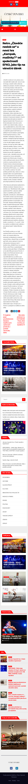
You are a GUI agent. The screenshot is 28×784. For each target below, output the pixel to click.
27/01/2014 (6, 640)
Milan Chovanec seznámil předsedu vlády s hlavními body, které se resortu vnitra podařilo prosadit (14, 465)
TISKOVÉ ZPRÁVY (8, 515)
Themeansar (13, 777)
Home (10, 780)
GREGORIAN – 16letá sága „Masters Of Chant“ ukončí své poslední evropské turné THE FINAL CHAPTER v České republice (14, 449)
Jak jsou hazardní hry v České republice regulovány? (13, 354)
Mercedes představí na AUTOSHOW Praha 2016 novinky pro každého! (17, 708)
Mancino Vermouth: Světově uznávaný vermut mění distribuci (13, 581)
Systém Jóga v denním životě (10, 460)
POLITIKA (5, 504)
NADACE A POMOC (8, 496)
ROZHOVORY (6, 508)
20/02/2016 (6, 746)
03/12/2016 (7, 566)
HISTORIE (5, 481)
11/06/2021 (7, 550)
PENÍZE (5, 500)
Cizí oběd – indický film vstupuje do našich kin (11, 637)
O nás (18, 780)
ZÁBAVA (4, 39)
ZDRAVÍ (5, 523)
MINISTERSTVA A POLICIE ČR (11, 492)
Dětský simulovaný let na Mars (12, 743)
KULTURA (5, 488)
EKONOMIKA (6, 477)
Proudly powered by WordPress (9, 775)
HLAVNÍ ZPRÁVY (7, 485)
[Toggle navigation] (15, 29)
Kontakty (14, 780)
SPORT (5, 512)
